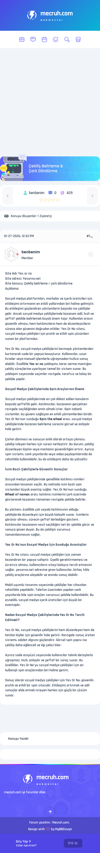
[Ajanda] (44, 39)
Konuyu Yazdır (18, 739)
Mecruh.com (60, 822)
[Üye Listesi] (55, 39)
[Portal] (33, 39)
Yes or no (36, 364)
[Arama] (67, 39)
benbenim (31, 252)
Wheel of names (17, 494)
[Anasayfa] (21, 39)
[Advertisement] (50, 102)
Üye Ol (73, 843)
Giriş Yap (26, 843)
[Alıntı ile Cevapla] (92, 237)
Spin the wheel (50, 419)
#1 (88, 236)
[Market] (78, 39)
